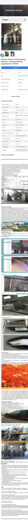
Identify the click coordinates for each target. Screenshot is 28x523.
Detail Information (15, 96)
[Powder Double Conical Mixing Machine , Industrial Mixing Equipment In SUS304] (11, 36)
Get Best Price (16, 67)
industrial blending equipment (11, 518)
